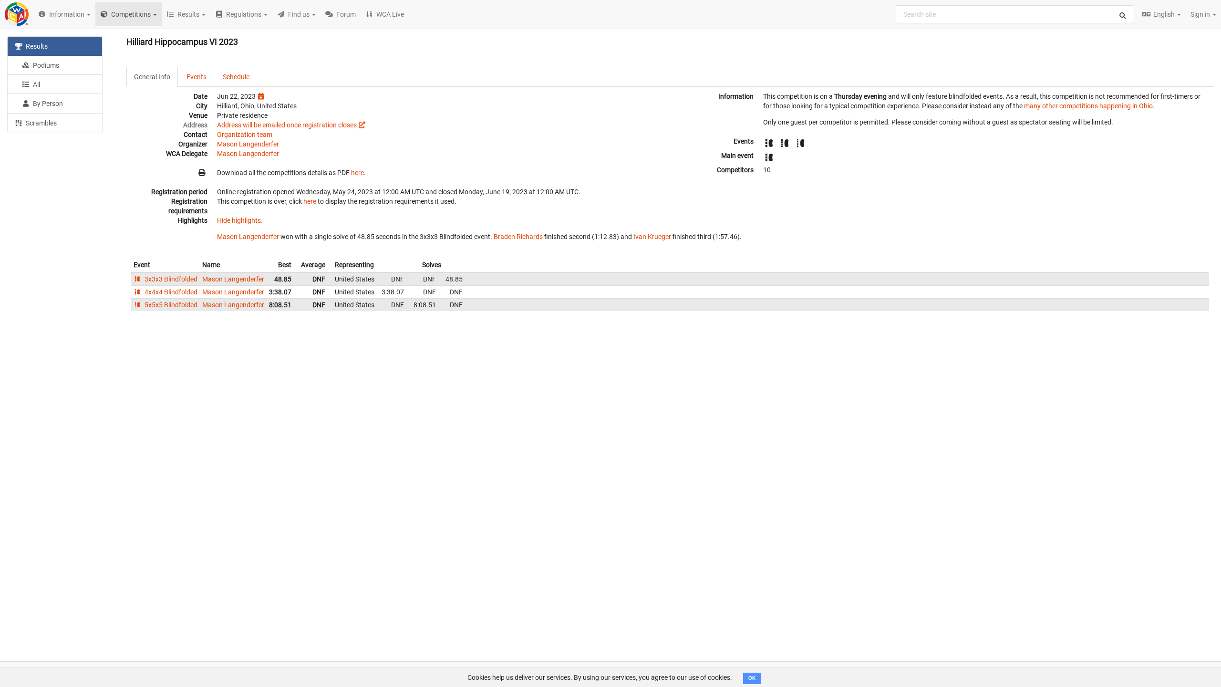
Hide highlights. (240, 220)
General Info (152, 77)
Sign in (1200, 14)
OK (751, 678)
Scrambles (40, 123)
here (357, 173)
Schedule (236, 77)
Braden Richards (518, 236)
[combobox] (1015, 14)
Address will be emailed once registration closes (287, 125)
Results (36, 46)
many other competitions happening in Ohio (1088, 106)
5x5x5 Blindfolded (170, 305)
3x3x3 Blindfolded (170, 279)
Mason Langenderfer (248, 144)
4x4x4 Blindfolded (170, 292)
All (35, 84)
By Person (47, 103)
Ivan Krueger (652, 236)
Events (196, 77)
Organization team (244, 134)
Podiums (45, 65)
